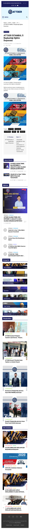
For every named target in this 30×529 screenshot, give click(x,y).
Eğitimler (6, 31)
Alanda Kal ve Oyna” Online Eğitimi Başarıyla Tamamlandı (18, 176)
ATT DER (13, 171)
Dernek (14, 445)
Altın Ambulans (8, 445)
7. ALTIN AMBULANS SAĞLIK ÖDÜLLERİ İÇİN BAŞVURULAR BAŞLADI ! (13, 510)
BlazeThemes (18, 522)
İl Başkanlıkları (8, 333)
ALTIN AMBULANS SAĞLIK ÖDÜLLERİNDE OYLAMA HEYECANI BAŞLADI (14, 491)
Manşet (14, 465)
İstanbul (23, 131)
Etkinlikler (11, 215)
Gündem (15, 244)
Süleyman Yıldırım (8, 43)
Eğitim (14, 131)
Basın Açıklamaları (17, 506)
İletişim (22, 525)
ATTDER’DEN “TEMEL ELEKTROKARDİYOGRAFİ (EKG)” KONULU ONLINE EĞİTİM (16, 256)
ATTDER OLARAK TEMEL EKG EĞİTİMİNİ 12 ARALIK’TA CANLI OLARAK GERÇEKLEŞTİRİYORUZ (13, 219)
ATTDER (11, 129)
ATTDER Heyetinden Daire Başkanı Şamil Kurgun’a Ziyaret (12, 3)
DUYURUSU (7, 131)
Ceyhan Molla (9, 525)
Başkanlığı (17, 129)
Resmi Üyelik (16, 525)
